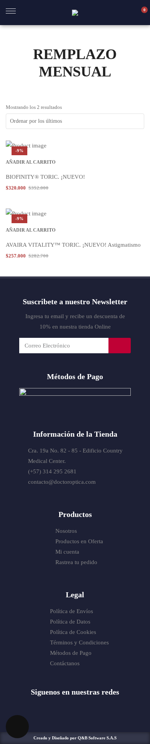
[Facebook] (52, 708)
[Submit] (119, 345)
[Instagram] (82, 708)
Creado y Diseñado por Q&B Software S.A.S (75, 738)
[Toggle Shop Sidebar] (17, 726)
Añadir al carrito (30, 162)
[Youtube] (67, 708)
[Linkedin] (97, 708)
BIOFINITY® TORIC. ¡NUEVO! (45, 177)
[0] (140, 13)
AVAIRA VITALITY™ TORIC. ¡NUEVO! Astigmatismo (73, 245)
